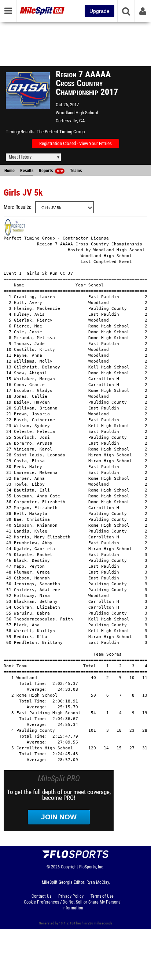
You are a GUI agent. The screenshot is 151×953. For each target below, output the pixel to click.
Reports (51, 170)
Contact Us (41, 896)
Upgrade (99, 11)
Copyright (69, 866)
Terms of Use (102, 896)
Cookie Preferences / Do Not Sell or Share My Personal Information (73, 905)
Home (9, 170)
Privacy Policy (71, 896)
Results (26, 170)
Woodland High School (77, 112)
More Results (17, 207)
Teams (76, 170)
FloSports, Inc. (91, 866)
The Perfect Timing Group (61, 131)
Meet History (20, 157)
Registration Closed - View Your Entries (75, 143)
